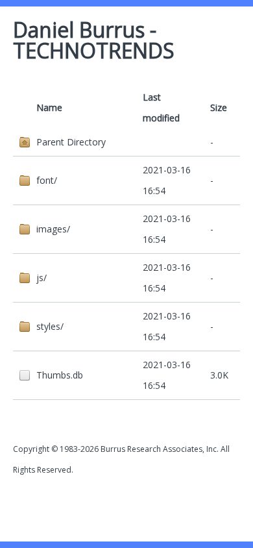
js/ (41, 277)
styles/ (50, 326)
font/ (46, 180)
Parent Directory (71, 142)
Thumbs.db (59, 375)
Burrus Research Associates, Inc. (160, 449)
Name (49, 107)
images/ (53, 229)
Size (218, 107)
